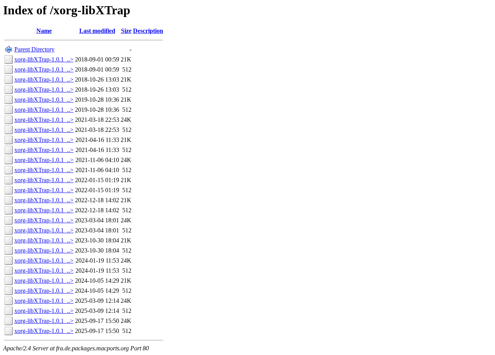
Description (148, 30)
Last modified (97, 30)
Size (126, 30)
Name (44, 30)
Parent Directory (34, 49)
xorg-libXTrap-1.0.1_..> (43, 59)
